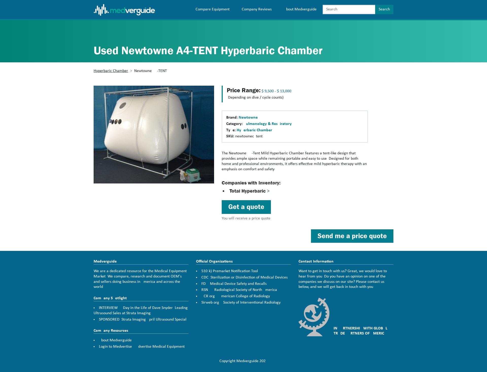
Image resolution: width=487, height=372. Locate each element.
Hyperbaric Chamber (111, 71)
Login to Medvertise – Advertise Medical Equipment (142, 347)
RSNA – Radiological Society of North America (239, 290)
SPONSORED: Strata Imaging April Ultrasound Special (142, 320)
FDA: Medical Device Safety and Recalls (234, 284)
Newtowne (248, 118)
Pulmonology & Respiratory (268, 124)
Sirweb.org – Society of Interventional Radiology (241, 303)
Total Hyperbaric (250, 191)
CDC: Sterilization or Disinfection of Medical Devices (244, 277)
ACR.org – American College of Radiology (235, 296)
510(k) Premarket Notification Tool (229, 271)
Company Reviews (257, 9)
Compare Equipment (213, 9)
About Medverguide (300, 9)
